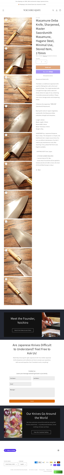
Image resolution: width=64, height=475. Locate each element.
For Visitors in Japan (33, 469)
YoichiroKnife (16, 469)
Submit (32, 401)
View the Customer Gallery (41, 432)
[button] (3, 10)
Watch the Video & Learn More (23, 330)
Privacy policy (42, 469)
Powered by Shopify (23, 469)
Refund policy (49, 469)
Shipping (45, 55)
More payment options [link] (48, 75)
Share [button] (39, 170)
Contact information (48, 471)
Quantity (38, 58)
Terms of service (57, 469)
